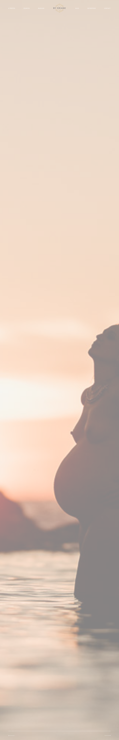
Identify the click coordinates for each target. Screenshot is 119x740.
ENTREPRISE (91, 8)
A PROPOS (11, 8)
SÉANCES (27, 8)
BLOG (77, 8)
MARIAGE (41, 8)
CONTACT (107, 8)
